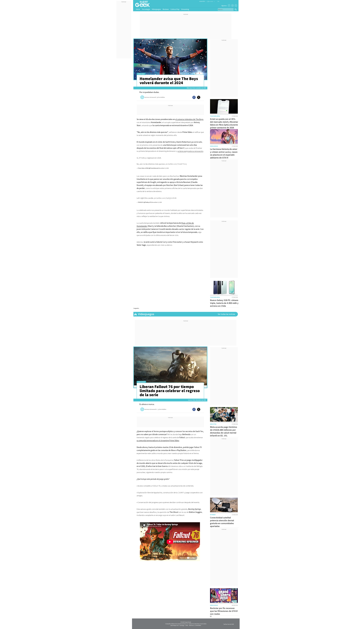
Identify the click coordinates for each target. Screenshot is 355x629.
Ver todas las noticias (226, 314)
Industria (213, 424)
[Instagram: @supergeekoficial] (232, 5)
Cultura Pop (175, 9)
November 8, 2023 (164, 168)
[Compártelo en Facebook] (194, 97)
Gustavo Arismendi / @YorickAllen (154, 97)
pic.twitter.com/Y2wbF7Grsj (176, 164)
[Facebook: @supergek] (229, 5)
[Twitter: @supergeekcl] (236, 5)
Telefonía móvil (215, 116)
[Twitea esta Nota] (198, 97)
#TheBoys (143, 158)
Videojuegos (156, 9)
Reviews (166, 9)
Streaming (185, 9)
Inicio (138, 9)
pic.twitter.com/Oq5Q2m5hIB (165, 198)
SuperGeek (188, 622)
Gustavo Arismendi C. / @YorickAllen (155, 409)
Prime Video (141, 74)
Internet (213, 514)
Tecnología (146, 9)
